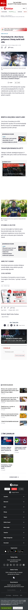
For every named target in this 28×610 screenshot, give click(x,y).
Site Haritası (15, 595)
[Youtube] (14, 565)
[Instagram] (17, 565)
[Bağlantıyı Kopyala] (5, 48)
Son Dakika (8, 595)
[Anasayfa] (14, 485)
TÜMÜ (25, 342)
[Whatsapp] (2, 47)
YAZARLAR (20, 11)
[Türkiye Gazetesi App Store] (8, 551)
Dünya (5, 512)
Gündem (6, 496)
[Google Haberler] (20, 325)
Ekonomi (6, 501)
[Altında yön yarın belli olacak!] (23, 401)
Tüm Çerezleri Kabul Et (6, 608)
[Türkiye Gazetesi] (8, 9)
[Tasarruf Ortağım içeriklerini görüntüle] (12, 11)
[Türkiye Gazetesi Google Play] (19, 551)
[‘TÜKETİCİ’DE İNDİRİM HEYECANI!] (23, 425)
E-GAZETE (7, 488)
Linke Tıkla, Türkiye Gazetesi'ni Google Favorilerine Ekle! (14, 29)
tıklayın (17, 574)
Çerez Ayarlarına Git (18, 608)
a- (15, 82)
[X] (5, 325)
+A (18, 82)
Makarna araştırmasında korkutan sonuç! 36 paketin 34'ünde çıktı (9, 414)
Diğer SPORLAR (4, 33)
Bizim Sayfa (6, 527)
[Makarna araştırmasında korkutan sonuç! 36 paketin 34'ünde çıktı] (23, 417)
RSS (21, 595)
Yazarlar (6, 532)
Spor (5, 507)
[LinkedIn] (11, 325)
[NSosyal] (14, 325)
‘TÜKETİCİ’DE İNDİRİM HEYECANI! (9, 421)
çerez (24, 600)
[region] (14, 604)
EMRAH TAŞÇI (7, 285)
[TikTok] (20, 565)
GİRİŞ (23, 8)
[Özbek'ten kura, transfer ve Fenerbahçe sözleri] (23, 410)
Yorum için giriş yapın (19, 355)
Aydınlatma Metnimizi (6, 604)
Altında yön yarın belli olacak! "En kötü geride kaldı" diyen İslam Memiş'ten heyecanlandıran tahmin (10, 399)
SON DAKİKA (4, 11)
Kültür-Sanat (7, 522)
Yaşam (5, 517)
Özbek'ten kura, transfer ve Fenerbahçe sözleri (8, 407)
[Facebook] (5, 308)
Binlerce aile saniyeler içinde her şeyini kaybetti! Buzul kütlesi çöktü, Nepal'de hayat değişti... (10, 390)
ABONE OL (14, 488)
